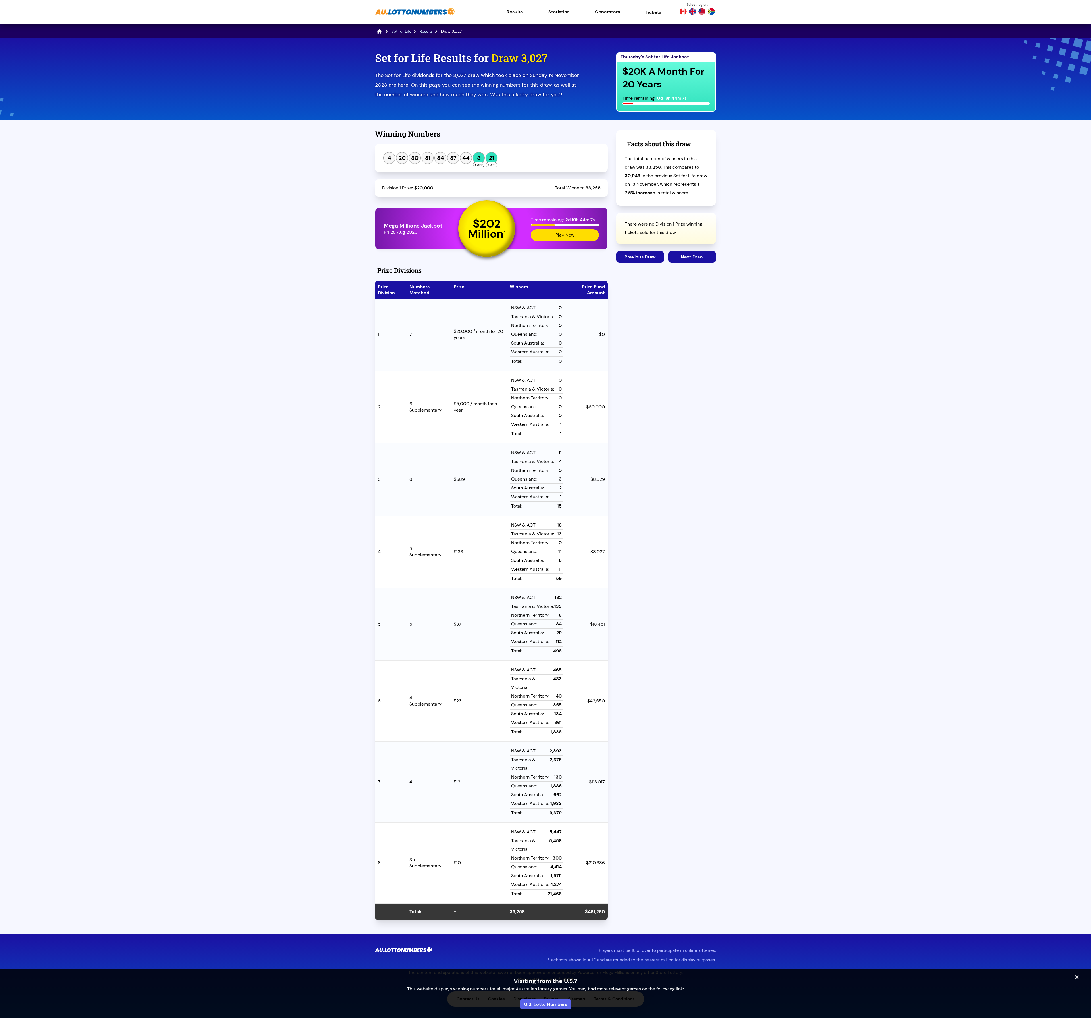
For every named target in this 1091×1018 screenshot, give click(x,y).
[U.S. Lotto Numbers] (702, 12)
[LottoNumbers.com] (379, 31)
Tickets (653, 12)
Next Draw (692, 257)
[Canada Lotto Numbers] (683, 12)
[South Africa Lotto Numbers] (711, 12)
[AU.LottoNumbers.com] (415, 15)
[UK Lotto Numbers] (692, 12)
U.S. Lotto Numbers (545, 1004)
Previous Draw (640, 257)
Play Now (564, 235)
